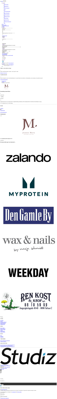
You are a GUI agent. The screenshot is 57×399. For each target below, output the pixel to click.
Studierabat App (2, 324)
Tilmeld (3, 26)
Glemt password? (4, 35)
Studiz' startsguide (2, 328)
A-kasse (1, 330)
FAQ (1, 335)
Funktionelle (2, 394)
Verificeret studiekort (3, 341)
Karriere (1, 321)
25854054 (1, 108)
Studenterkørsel (2, 331)
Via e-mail (3, 59)
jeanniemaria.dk (2, 110)
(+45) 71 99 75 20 (7, 367)
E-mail (3, 28)
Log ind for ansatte (10, 55)
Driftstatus (1, 336)
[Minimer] (1, 381)
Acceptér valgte (2, 398)
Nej (1, 384)
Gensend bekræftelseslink (4, 79)
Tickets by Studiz (2, 329)
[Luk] (3, 381)
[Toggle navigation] (4, 1)
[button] (3, 36)
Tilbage (3, 37)
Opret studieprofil (4, 53)
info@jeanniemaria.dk (3, 112)
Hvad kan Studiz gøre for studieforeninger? (6, 345)
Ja (2, 384)
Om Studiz (1, 320)
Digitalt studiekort (2, 323)
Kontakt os (1, 337)
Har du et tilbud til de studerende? (5, 340)
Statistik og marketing (3, 396)
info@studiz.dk (5, 368)
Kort (2, 24)
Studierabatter (4, 81)
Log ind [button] (3, 27)
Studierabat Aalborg (3, 322)
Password (3, 29)
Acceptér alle (7, 398)
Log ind (3, 63)
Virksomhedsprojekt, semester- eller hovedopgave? (7, 346)
